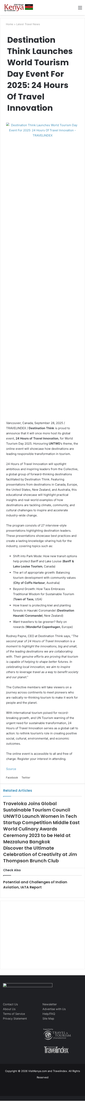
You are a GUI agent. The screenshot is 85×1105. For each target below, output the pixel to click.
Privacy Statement (15, 1018)
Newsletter (49, 1004)
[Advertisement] (32, 939)
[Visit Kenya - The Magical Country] (19, 7)
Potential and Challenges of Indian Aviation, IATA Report (35, 884)
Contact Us (10, 1004)
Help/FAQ (48, 1013)
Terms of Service (14, 1013)
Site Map (48, 1018)
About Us (9, 1009)
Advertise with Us (54, 1009)
